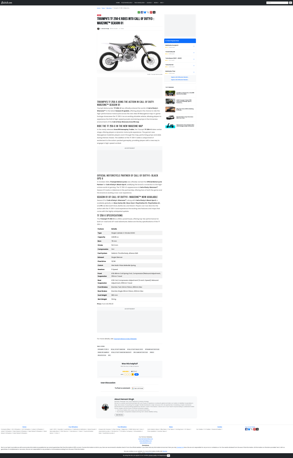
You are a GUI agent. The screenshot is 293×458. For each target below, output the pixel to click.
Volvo (56, 433)
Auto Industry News (153, 429)
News (103, 8)
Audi (51, 429)
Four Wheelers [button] (126, 2)
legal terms (163, 455)
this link (165, 451)
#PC (109, 355)
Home (118, 2)
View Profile (119, 415)
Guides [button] (148, 2)
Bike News (109, 8)
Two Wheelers (122, 427)
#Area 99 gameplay (103, 352)
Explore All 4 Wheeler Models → (180, 77)
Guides (219, 427)
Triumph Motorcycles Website (125, 339)
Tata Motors (73, 431)
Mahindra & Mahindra (79, 429)
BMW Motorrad (133, 429)
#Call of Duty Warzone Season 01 (121, 352)
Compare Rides (5, 429)
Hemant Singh (105, 28)
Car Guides (199, 429)
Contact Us (180, 447)
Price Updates (151, 431)
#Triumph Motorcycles (152, 349)
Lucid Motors (68, 429)
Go (290, 2)
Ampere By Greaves (105, 429)
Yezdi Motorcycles (108, 433)
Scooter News (161, 431)
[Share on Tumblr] (154, 12)
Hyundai (60, 429)
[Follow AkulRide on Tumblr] (257, 429)
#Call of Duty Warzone (118, 349)
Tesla (80, 431)
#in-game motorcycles (141, 352)
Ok (168, 455)
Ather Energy (116, 429)
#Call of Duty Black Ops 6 (135, 349)
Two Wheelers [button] (139, 2)
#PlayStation (102, 355)
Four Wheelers (73, 427)
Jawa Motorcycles (104, 431)
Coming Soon (179, 429)
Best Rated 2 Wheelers (35, 431)
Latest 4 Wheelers (37, 429)
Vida (100, 433)
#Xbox (152, 352)
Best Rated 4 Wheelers (20, 431)
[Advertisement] (129, 87)
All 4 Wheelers (16, 429)
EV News (187, 429)
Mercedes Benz (54, 431)
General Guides (216, 429)
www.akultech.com (145, 443)
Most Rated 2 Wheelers (20, 433)
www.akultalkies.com (145, 441)
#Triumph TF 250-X (103, 349)
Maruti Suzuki (91, 429)
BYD (55, 429)
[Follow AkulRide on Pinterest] (254, 429)
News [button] (156, 2)
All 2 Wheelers (26, 429)
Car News (171, 429)
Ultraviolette (137, 431)
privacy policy (153, 455)
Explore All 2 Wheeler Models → (180, 79)
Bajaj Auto (125, 429)
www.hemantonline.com (145, 439)
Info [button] (161, 2)
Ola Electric (114, 431)
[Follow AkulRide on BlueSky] (249, 429)
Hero (141, 429)
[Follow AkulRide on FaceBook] (246, 429)
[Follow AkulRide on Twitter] (252, 429)
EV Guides (207, 429)
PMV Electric (64, 431)
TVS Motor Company (126, 431)
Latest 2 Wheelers (6, 431)
